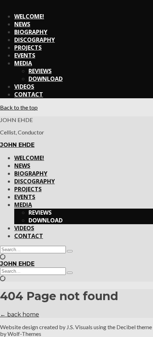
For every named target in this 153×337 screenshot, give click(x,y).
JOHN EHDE (17, 145)
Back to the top (19, 107)
